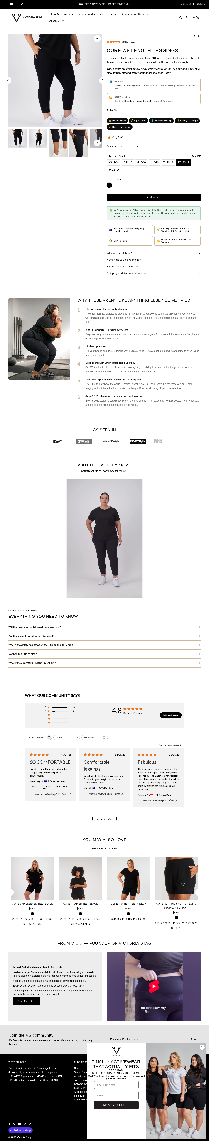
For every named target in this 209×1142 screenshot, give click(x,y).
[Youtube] (11, 4)
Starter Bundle (82, 1072)
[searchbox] (35, 737)
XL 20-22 (168, 162)
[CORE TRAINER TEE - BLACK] (80, 878)
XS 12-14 (113, 162)
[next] (199, 36)
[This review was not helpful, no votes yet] (68, 794)
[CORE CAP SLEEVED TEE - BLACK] (32, 878)
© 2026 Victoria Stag (19, 1137)
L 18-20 (154, 162)
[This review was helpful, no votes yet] (63, 794)
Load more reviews (105, 819)
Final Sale (79, 1096)
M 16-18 (141, 162)
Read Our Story (26, 1001)
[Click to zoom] (97, 38)
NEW (115, 848)
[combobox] (66, 737)
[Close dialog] (202, 1047)
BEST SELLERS (101, 848)
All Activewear (82, 1076)
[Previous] (8, 80)
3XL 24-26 (114, 169)
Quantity (111, 146)
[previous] (194, 36)
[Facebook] (2, 4)
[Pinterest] (6, 4)
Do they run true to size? (22, 654)
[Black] (32, 913)
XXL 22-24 (75, 924)
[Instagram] (16, 4)
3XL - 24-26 (176, 928)
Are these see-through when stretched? (31, 636)
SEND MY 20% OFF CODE (116, 1105)
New (76, 1068)
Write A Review (170, 715)
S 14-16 (127, 162)
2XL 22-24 (183, 162)
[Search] (181, 17)
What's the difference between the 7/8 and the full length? (41, 645)
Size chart (195, 156)
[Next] (102, 80)
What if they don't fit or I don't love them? (32, 663)
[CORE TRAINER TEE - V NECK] (128, 878)
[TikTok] (21, 4)
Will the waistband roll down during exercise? (34, 627)
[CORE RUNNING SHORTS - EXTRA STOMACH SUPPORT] (176, 878)
